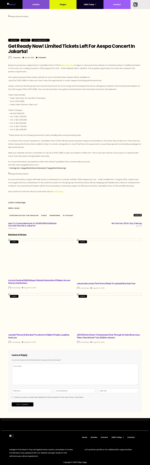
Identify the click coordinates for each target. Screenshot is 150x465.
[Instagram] (67, 425)
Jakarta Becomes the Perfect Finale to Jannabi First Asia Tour (106, 283)
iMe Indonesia (67, 65)
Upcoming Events (40, 40)
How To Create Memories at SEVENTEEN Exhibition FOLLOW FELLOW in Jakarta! (32, 225)
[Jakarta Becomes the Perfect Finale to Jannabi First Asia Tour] (109, 259)
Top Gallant (69, 215)
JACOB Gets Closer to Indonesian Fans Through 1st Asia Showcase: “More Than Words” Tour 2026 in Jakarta (108, 336)
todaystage (17, 57)
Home (84, 437)
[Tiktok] (83, 425)
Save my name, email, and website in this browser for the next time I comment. (49, 397)
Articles (35, 4)
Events (25, 40)
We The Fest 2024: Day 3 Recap (126, 224)
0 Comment (42, 57)
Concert (104, 437)
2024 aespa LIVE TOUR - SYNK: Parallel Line (24, 215)
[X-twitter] (72, 425)
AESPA (45, 215)
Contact (117, 4)
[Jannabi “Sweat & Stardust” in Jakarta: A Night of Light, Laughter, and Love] (40, 312)
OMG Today (89, 4)
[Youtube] (77, 425)
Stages (63, 4)
